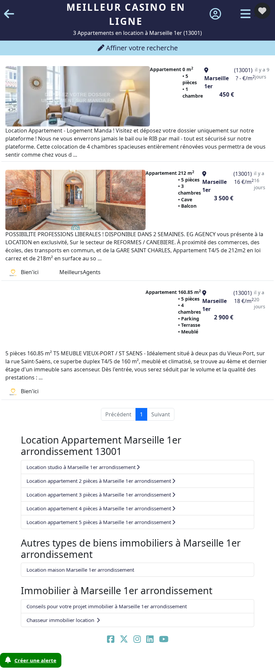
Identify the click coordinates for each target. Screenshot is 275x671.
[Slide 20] (227, 662)
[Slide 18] (208, 662)
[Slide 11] (141, 662)
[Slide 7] (102, 662)
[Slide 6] (93, 662)
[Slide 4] (73, 662)
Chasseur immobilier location (61, 620)
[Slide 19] (218, 662)
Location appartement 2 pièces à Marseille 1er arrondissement (98, 480)
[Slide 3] (64, 662)
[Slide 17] (199, 662)
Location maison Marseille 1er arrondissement (80, 569)
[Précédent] (20, 335)
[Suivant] (254, 335)
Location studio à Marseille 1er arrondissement (80, 467)
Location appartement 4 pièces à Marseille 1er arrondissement (98, 508)
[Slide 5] (83, 662)
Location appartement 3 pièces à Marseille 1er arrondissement (98, 494)
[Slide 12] (151, 662)
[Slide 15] (179, 662)
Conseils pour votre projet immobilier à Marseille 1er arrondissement (106, 606)
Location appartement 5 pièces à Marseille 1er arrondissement (98, 522)
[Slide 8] (112, 662)
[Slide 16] (189, 662)
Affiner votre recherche (141, 47)
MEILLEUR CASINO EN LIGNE (125, 14)
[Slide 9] (122, 662)
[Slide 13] (160, 662)
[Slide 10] (131, 662)
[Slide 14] (170, 662)
